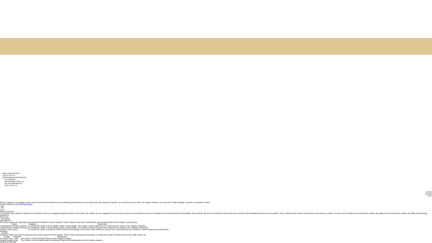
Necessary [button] (4, 217)
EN (426, 5)
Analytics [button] (3, 231)
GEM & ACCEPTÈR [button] (8, 242)
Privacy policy (26, 204)
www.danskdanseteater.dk (14, 177)
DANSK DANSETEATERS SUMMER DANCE (77, 56)
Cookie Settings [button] (6, 204)
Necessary (5, 219)
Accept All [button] (17, 204)
